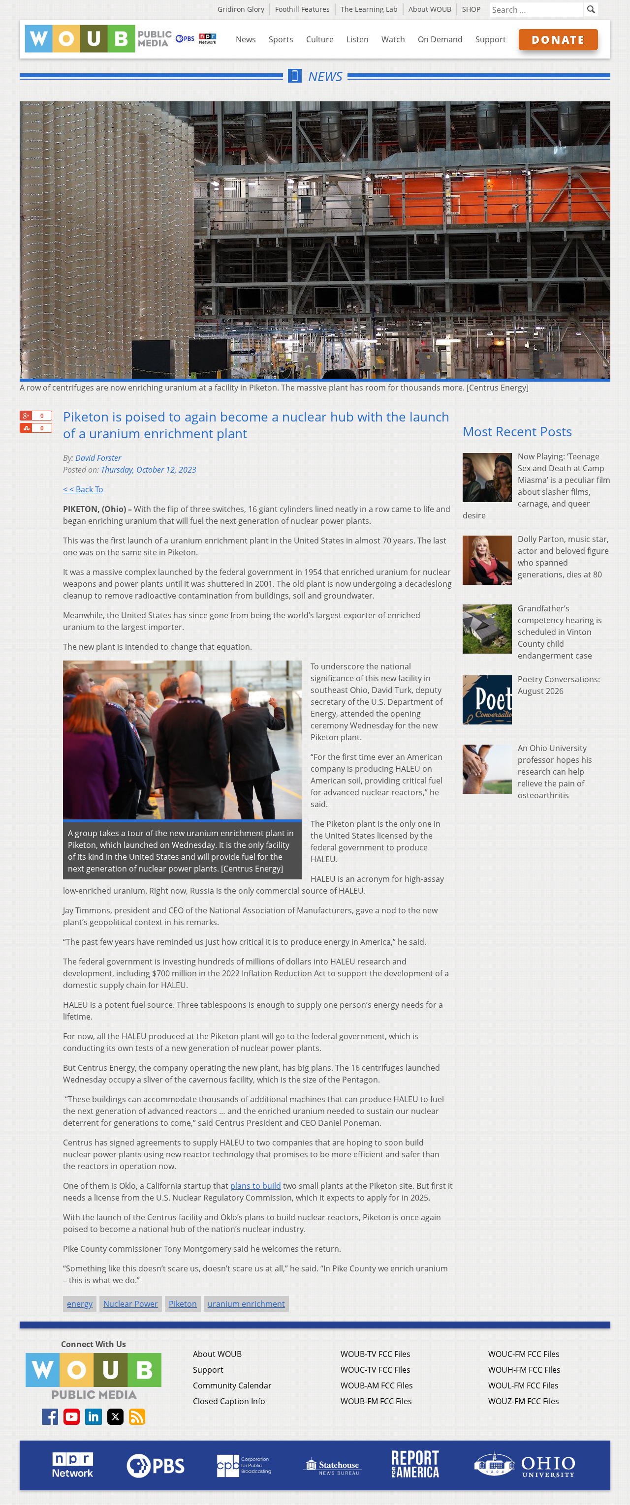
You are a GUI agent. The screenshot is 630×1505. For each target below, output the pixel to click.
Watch (393, 39)
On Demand (440, 39)
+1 (26, 416)
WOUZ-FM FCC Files (523, 1401)
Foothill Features (302, 9)
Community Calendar (232, 1385)
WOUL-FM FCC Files (523, 1385)
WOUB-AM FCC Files (377, 1385)
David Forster (98, 457)
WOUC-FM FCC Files (524, 1354)
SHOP (471, 9)
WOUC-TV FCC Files (375, 1369)
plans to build (255, 1185)
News (246, 39)
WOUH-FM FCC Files (524, 1369)
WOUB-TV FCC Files (375, 1354)
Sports (281, 39)
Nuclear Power (130, 1303)
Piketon (183, 1303)
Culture (320, 39)
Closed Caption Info (229, 1401)
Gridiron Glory (241, 9)
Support (490, 39)
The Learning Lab (369, 9)
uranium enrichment (246, 1303)
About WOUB (430, 9)
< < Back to (83, 489)
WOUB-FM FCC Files (376, 1401)
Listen (357, 39)
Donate (558, 39)
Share (26, 428)
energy (80, 1303)
